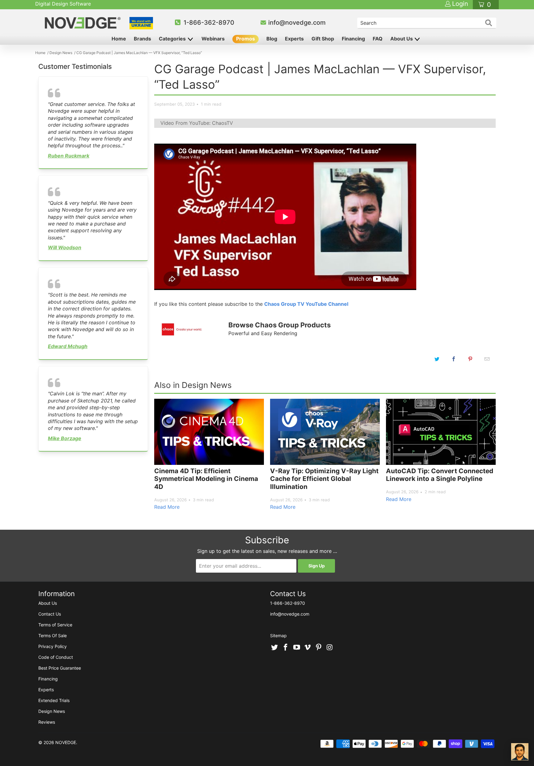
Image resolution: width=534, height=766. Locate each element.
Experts (294, 39)
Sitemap (278, 635)
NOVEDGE (65, 742)
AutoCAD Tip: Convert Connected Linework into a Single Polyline (439, 475)
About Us (402, 39)
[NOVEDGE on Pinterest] (319, 647)
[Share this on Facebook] (453, 359)
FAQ (378, 39)
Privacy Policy (52, 646)
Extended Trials (54, 700)
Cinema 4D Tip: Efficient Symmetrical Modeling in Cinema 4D (206, 478)
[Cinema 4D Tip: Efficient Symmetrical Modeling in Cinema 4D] (209, 432)
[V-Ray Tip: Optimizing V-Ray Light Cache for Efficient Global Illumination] (325, 432)
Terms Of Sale (52, 635)
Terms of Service (55, 624)
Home (119, 39)
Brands (142, 39)
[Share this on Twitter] (437, 359)
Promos (245, 39)
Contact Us (49, 614)
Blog (271, 39)
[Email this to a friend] (487, 359)
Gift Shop (323, 39)
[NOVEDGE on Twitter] (274, 647)
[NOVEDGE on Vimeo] (307, 647)
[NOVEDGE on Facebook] (285, 647)
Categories (173, 39)
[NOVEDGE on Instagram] (329, 647)
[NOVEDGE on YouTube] (296, 647)
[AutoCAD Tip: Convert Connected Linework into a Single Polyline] (441, 432)
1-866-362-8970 (209, 22)
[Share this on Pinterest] (470, 359)
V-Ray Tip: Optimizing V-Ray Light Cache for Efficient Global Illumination (324, 478)
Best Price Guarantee (59, 668)
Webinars (213, 39)
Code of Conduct (55, 657)
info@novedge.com (297, 22)
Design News (51, 711)
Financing (353, 39)
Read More (167, 507)
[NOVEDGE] (83, 22)
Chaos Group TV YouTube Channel (306, 304)
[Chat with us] (519, 751)
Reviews (46, 722)
